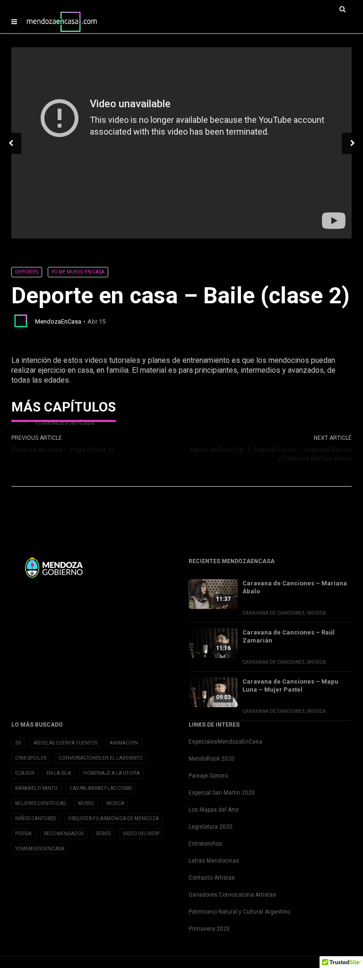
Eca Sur (24, 773)
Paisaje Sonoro (208, 775)
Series (103, 833)
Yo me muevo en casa (78, 271)
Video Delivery (141, 833)
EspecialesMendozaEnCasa (225, 741)
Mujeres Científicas (40, 803)
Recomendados (64, 833)
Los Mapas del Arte (214, 809)
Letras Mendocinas (214, 860)
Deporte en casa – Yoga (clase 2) (62, 450)
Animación (124, 742)
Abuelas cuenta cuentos (65, 742)
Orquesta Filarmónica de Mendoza (113, 818)
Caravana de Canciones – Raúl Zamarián (288, 636)
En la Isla (58, 773)
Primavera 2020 (209, 928)
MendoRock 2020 (211, 758)
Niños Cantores (35, 818)
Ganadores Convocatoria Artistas (232, 894)
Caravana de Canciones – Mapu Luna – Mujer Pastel (290, 685)
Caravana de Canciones (273, 613)
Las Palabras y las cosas (101, 788)
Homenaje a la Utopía (111, 773)
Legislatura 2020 (211, 826)
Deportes (26, 271)
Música (316, 613)
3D (18, 742)
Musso (86, 803)
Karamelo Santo (36, 788)
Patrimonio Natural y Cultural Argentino (239, 911)
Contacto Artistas (212, 877)
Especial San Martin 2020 (222, 792)
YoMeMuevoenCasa (39, 848)
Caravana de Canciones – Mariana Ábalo (294, 587)
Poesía (23, 833)
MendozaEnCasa (58, 321)
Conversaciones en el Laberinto (101, 758)
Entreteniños (205, 843)
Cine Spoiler (30, 758)
